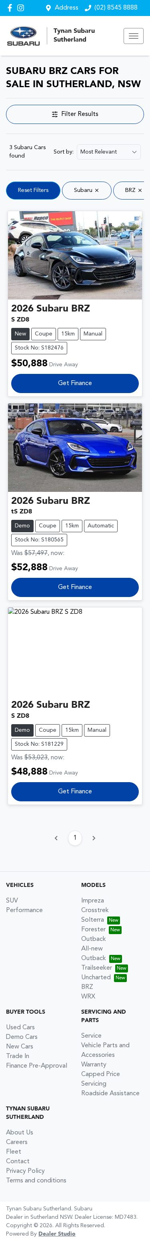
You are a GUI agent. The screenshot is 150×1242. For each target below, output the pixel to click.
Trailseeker (96, 968)
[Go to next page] (94, 838)
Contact (18, 1161)
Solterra (92, 920)
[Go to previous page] (56, 838)
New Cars (19, 1047)
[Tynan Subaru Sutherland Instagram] (22, 8)
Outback (93, 939)
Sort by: (64, 152)
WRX (88, 997)
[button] (134, 36)
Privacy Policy (25, 1171)
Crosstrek (95, 910)
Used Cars (20, 1027)
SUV (12, 901)
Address (66, 8)
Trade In (17, 1056)
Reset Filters (33, 190)
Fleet (13, 1152)
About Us (19, 1133)
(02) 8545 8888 (116, 8)
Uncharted (96, 977)
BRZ (87, 987)
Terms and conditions (36, 1181)
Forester (93, 930)
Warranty (93, 1065)
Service (91, 1036)
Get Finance (75, 383)
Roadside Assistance (110, 1093)
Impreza (92, 901)
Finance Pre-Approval (36, 1066)
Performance (24, 910)
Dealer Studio (57, 1234)
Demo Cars (22, 1037)
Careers (17, 1142)
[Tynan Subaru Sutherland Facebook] (11, 8)
